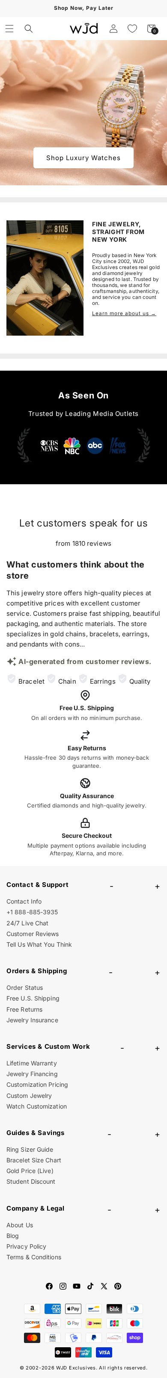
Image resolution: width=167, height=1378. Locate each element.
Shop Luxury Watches (83, 158)
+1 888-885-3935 (32, 912)
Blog (12, 1235)
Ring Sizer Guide (30, 1149)
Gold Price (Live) (30, 1170)
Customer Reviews (32, 933)
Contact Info (24, 901)
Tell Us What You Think (39, 944)
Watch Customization (36, 1106)
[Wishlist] (132, 28)
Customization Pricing (37, 1084)
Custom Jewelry (29, 1095)
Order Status (24, 987)
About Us (19, 1225)
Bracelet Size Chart (33, 1160)
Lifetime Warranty (31, 1063)
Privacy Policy (26, 1246)
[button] (9, 28)
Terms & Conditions (33, 1257)
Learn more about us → (124, 313)
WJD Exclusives (76, 1368)
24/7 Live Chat (27, 923)
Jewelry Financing (32, 1073)
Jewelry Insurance (32, 1020)
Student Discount (31, 1181)
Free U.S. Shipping (33, 998)
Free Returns (24, 1009)
